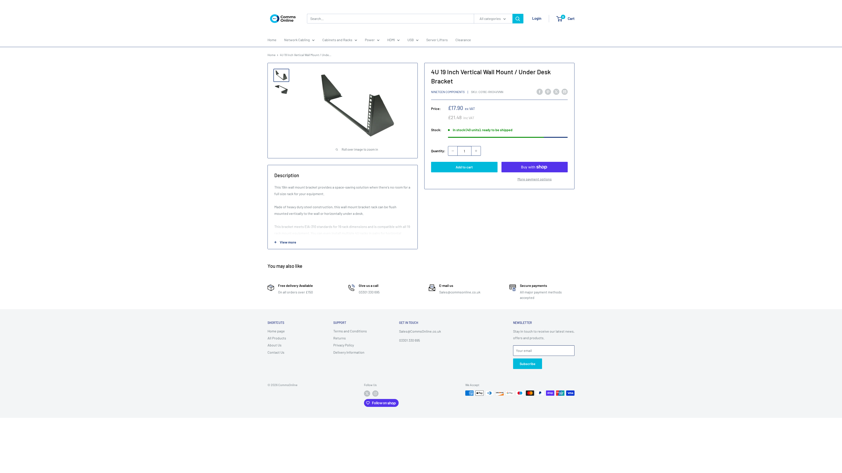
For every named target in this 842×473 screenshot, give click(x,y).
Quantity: (438, 151)
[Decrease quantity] (452, 150)
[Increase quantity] (476, 150)
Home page (276, 331)
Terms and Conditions (350, 331)
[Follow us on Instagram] (375, 393)
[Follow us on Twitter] (367, 393)
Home (272, 40)
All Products (277, 338)
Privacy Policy (343, 345)
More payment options (534, 179)
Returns (339, 338)
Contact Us (276, 352)
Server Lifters (437, 40)
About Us (275, 345)
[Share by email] (565, 91)
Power (370, 40)
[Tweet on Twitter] (556, 91)
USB (410, 40)
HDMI (391, 40)
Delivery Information (348, 352)
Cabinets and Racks (337, 40)
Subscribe (527, 364)
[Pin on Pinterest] (548, 91)
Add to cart (464, 167)
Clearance (463, 40)
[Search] (517, 18)
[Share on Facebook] (540, 91)
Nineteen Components (448, 92)
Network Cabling (297, 40)
